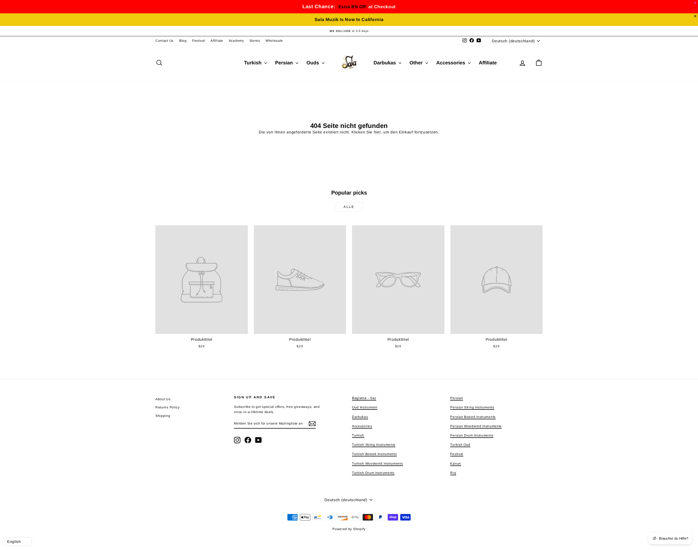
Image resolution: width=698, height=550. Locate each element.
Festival (198, 41)
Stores (254, 41)
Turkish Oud (460, 445)
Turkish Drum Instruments (373, 473)
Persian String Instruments (472, 407)
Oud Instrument (364, 407)
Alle (349, 207)
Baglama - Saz (364, 398)
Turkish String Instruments (373, 445)
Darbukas (385, 62)
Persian (284, 62)
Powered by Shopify (349, 529)
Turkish (253, 62)
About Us (163, 399)
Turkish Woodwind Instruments (377, 463)
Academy (236, 41)
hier (377, 132)
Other (417, 62)
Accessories (451, 62)
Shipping (162, 416)
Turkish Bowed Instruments (374, 454)
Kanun (455, 463)
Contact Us (164, 41)
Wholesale (274, 41)
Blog (183, 41)
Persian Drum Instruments (471, 435)
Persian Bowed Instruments (473, 417)
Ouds (313, 62)
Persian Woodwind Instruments (476, 426)
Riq (453, 473)
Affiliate (216, 41)
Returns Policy (167, 407)
